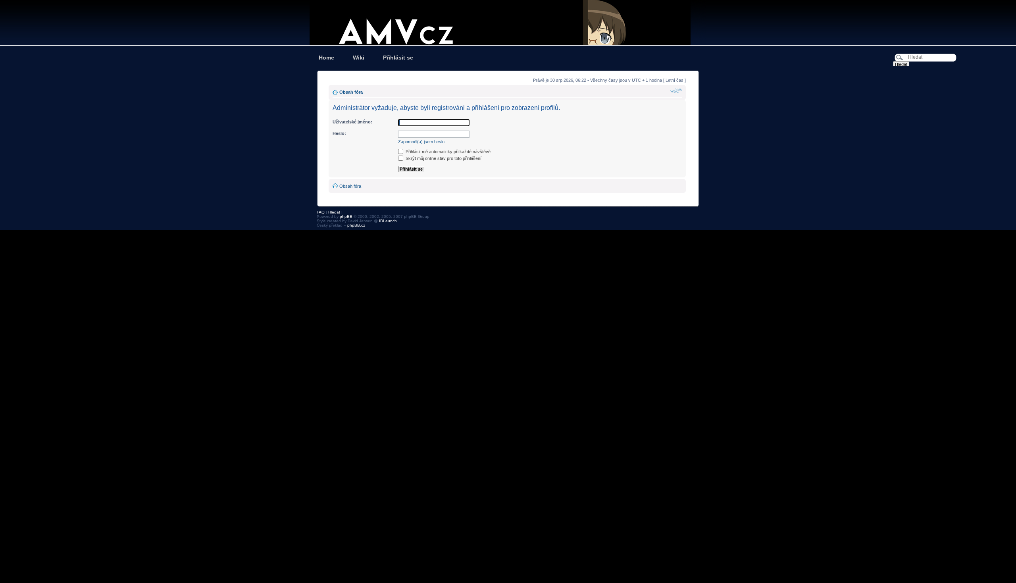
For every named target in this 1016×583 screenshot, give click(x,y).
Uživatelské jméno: (352, 121)
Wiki (358, 57)
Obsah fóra (351, 92)
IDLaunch (388, 221)
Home (326, 57)
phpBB (346, 216)
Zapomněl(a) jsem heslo (421, 141)
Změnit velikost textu (676, 90)
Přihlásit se (398, 57)
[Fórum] (508, 22)
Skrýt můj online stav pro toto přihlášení (442, 158)
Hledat (334, 212)
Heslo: (339, 133)
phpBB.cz (356, 225)
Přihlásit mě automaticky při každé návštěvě (447, 151)
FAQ (321, 212)
